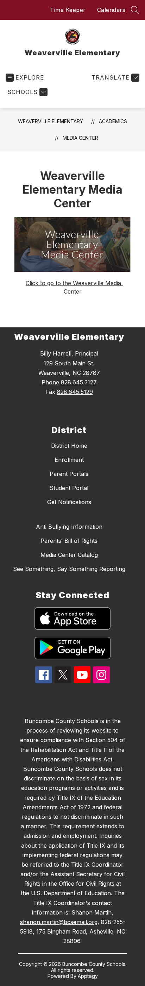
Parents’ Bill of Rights (68, 540)
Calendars (111, 9)
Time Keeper (68, 9)
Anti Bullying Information (69, 526)
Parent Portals (69, 473)
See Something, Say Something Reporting (69, 568)
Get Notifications (69, 501)
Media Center (80, 138)
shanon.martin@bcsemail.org (58, 921)
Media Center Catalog (69, 554)
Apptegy (88, 976)
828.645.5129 (75, 391)
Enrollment (69, 459)
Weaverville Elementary (50, 121)
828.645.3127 (79, 382)
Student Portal (69, 487)
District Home (69, 445)
